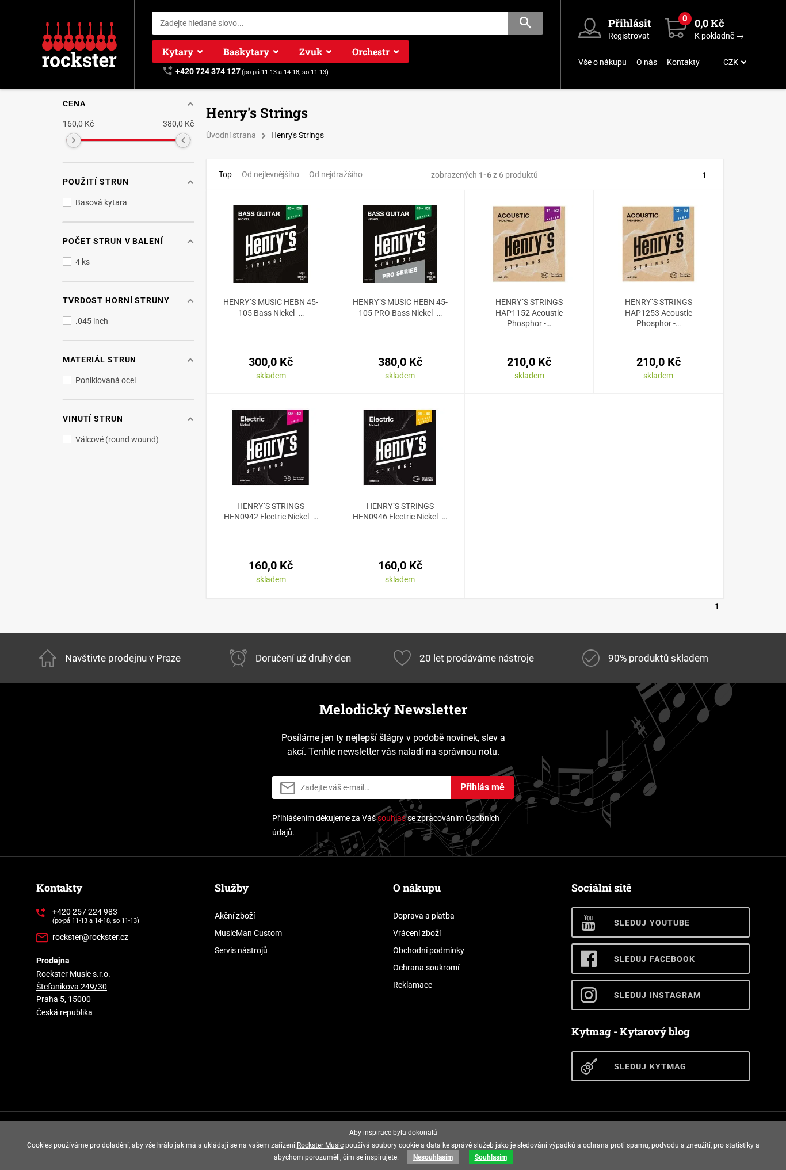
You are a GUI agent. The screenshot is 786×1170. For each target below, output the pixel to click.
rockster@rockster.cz (90, 937)
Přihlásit (629, 23)
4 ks (82, 261)
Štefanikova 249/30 (71, 986)
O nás (646, 62)
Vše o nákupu (602, 62)
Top (225, 174)
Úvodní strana (231, 135)
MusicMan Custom (248, 933)
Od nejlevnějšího (270, 174)
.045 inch (91, 321)
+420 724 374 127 (208, 71)
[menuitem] (733, 62)
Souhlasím (491, 1157)
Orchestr (371, 51)
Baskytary (246, 51)
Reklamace (412, 984)
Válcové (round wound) (117, 439)
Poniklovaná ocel (105, 380)
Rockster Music (320, 1145)
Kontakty (683, 62)
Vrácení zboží (417, 933)
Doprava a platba (424, 915)
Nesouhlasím (433, 1157)
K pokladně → (719, 35)
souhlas (391, 818)
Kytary (177, 51)
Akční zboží (235, 915)
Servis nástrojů (241, 950)
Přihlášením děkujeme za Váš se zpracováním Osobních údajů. (385, 825)
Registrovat (629, 35)
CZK (730, 62)
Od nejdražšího (336, 174)
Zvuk (310, 51)
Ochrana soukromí (426, 967)
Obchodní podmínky (428, 950)
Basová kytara (101, 202)
